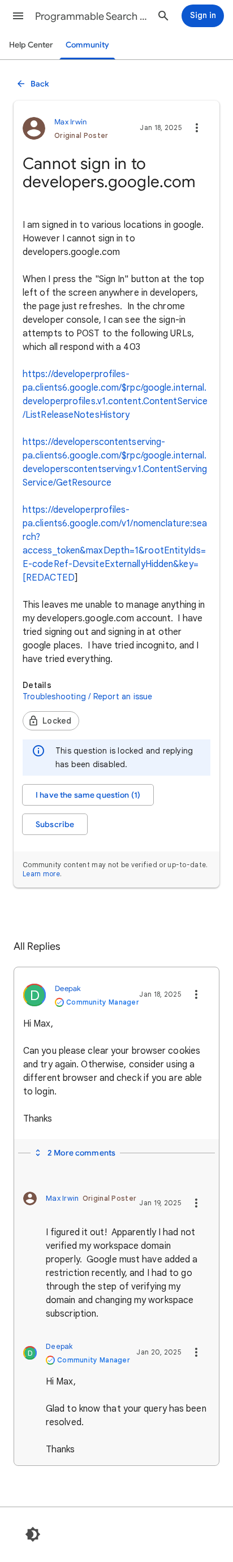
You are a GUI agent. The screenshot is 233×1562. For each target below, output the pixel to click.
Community (87, 45)
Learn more (41, 873)
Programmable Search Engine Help (91, 16)
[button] (18, 15)
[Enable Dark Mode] (32, 1534)
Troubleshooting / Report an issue (88, 696)
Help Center (31, 45)
